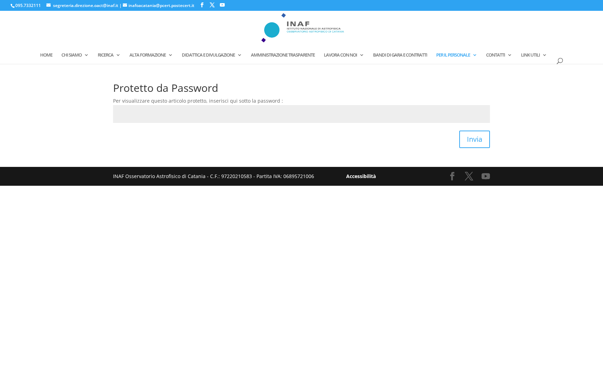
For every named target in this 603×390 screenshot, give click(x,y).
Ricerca (105, 55)
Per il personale (453, 55)
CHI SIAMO (71, 55)
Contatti (495, 55)
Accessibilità (361, 176)
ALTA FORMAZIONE (147, 55)
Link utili (530, 55)
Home (46, 55)
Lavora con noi (340, 55)
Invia (474, 139)
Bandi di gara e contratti (400, 55)
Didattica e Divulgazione (208, 55)
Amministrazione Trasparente (283, 55)
